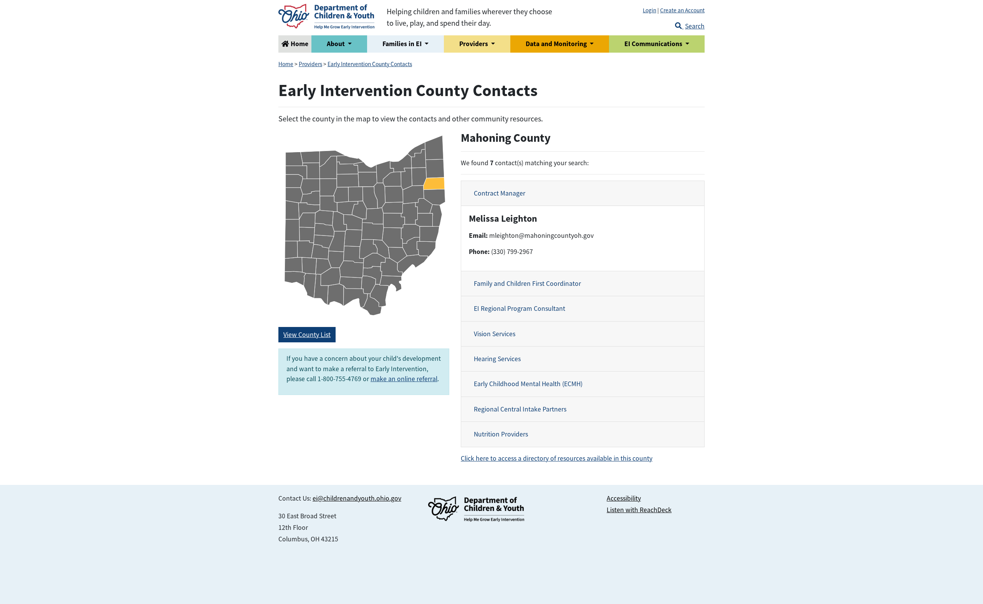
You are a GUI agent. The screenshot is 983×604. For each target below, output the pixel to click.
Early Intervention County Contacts (370, 64)
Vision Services (494, 334)
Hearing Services (497, 359)
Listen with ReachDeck (639, 510)
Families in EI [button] (402, 43)
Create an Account (682, 10)
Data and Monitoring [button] (557, 43)
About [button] (336, 43)
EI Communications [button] (654, 43)
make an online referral (404, 379)
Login (649, 10)
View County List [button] (307, 334)
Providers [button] (474, 43)
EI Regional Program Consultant (519, 308)
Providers (310, 64)
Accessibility (624, 498)
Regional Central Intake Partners (520, 409)
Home (298, 43)
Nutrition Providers (501, 434)
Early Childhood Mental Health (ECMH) (528, 384)
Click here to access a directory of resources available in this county (556, 458)
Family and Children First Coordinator (527, 283)
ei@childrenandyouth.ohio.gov (357, 498)
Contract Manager (499, 193)
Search (695, 26)
